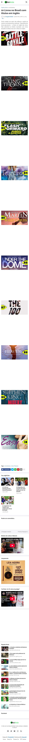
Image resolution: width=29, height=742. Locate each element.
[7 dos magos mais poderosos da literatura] (4, 655)
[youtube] (14, 731)
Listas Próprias (14, 466)
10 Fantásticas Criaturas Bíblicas (17, 704)
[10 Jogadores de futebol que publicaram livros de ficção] (7, 500)
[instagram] (18, 731)
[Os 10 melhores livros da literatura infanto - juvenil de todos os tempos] (4, 674)
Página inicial (4, 7)
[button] (2, 2)
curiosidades (12, 7)
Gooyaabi (24, 737)
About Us (9, 739)
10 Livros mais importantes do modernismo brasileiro (16, 685)
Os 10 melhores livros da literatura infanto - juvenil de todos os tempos (18, 673)
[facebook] (8, 731)
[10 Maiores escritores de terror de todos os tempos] (4, 680)
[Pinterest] (18, 469)
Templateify (11, 737)
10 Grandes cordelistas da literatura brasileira (18, 648)
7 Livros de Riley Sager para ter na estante (17, 660)
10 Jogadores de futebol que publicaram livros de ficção (7, 508)
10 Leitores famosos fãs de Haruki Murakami (7, 489)
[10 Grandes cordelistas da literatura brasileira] (4, 649)
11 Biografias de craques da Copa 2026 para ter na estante (20, 489)
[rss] (21, 731)
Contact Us (16, 739)
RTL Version (23, 739)
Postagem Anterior (6, 531)
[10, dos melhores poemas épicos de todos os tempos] (4, 667)
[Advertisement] (14, 625)
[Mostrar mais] (24, 469)
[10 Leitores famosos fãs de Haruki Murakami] (7, 481)
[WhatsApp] (15, 469)
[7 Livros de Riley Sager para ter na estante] (4, 661)
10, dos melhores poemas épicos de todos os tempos (18, 666)
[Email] (21, 469)
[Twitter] (12, 469)
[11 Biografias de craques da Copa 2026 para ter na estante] (21, 481)
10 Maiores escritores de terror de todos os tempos (17, 679)
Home (4, 739)
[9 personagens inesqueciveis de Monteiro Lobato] (4, 692)
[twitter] (11, 731)
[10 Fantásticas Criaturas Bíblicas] (4, 706)
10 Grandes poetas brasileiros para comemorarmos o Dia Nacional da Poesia (17, 698)
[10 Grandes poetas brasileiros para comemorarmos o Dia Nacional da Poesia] (4, 699)
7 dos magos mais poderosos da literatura (17, 654)
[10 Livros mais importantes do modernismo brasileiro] (4, 686)
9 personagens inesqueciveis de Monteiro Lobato (17, 691)
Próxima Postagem (22, 531)
